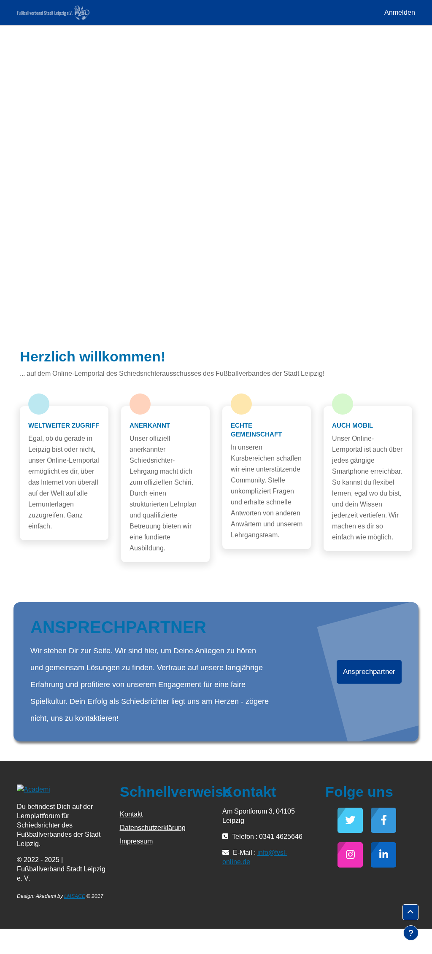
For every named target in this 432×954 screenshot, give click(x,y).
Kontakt (131, 814)
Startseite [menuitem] (115, 12)
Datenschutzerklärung (153, 827)
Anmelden (399, 12)
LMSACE (74, 896)
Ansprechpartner (369, 672)
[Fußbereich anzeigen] (410, 933)
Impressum (136, 841)
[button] (410, 912)
